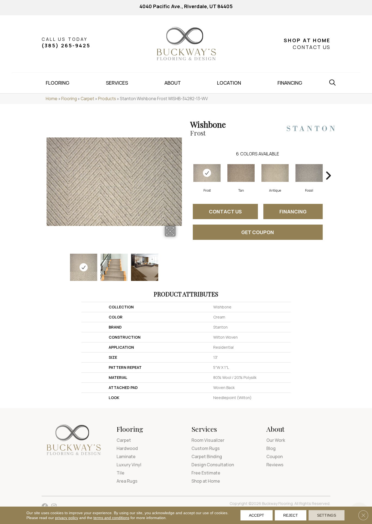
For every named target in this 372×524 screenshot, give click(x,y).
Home (51, 99)
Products (107, 99)
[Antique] (275, 173)
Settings (326, 515)
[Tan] (241, 173)
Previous (49, 264)
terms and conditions (111, 518)
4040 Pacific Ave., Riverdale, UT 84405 (186, 6)
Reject (290, 515)
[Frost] (207, 173)
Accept (256, 515)
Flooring (69, 99)
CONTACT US (311, 47)
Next (179, 264)
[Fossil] (309, 173)
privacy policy (66, 518)
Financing (293, 211)
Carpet (87, 99)
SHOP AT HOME (307, 40)
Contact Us (225, 211)
